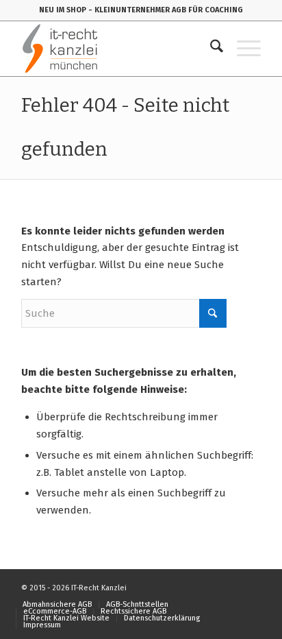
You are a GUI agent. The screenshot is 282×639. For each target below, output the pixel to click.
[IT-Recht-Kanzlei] (117, 48)
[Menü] (242, 48)
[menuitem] (209, 48)
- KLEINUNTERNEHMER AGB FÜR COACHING (165, 9)
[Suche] (209, 48)
